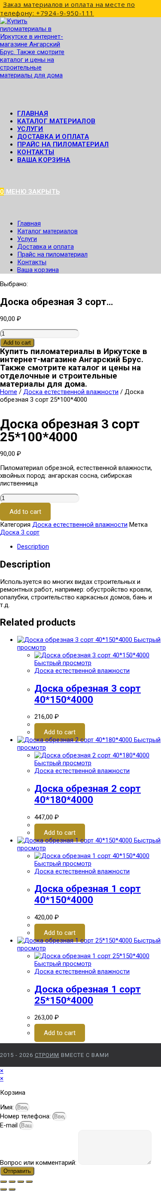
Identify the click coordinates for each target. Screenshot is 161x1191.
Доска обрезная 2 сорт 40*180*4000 (87, 794)
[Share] (12, 1181)
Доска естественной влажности (70, 392)
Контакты (31, 262)
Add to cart (17, 342)
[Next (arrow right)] (12, 1189)
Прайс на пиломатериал (52, 254)
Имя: (7, 1107)
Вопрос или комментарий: (39, 1163)
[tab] (89, 546)
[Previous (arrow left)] (3, 1189)
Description (33, 546)
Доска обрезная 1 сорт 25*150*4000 (87, 994)
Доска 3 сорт (19, 532)
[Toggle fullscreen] (20, 1181)
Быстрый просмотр (62, 663)
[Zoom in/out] (29, 1181)
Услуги (27, 239)
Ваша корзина (43, 160)
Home (8, 392)
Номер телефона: (26, 1116)
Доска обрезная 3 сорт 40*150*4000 (87, 694)
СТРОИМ (47, 1055)
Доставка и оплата (45, 246)
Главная (29, 223)
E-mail (9, 1125)
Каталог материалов (47, 231)
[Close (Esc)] (3, 1181)
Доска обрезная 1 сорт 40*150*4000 (87, 894)
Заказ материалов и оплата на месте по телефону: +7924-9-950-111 (67, 8)
